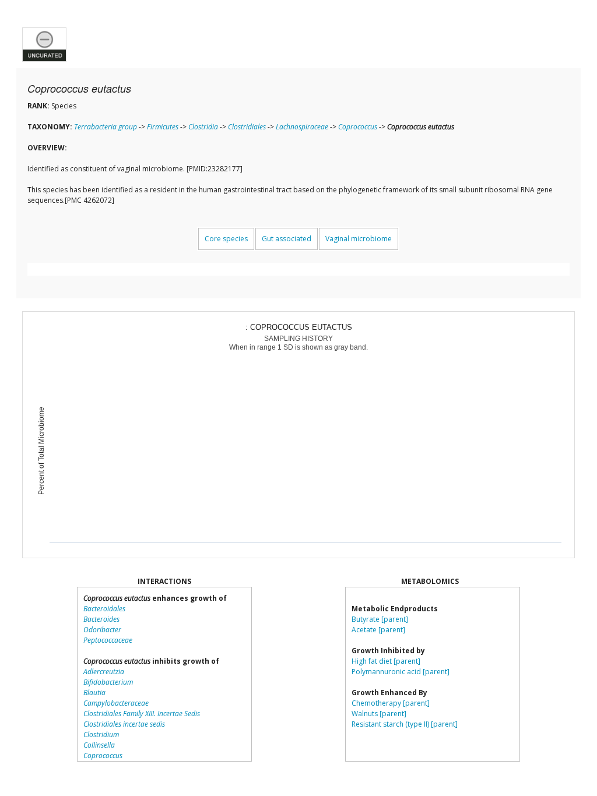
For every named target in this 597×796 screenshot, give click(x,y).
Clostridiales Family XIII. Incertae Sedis (141, 713)
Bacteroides (101, 619)
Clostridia (203, 127)
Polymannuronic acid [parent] (400, 672)
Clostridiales (247, 127)
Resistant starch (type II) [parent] (405, 724)
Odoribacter (102, 630)
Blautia (94, 693)
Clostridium (101, 734)
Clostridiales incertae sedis (124, 724)
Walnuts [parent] (379, 713)
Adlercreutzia (103, 672)
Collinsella (99, 745)
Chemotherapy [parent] (391, 703)
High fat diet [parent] (386, 661)
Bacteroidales (104, 609)
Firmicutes (162, 127)
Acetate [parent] (378, 630)
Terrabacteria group (105, 127)
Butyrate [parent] (380, 619)
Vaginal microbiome (358, 239)
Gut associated (286, 239)
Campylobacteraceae (116, 703)
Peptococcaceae (107, 640)
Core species (226, 239)
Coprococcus (357, 127)
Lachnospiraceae (302, 127)
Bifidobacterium (108, 682)
